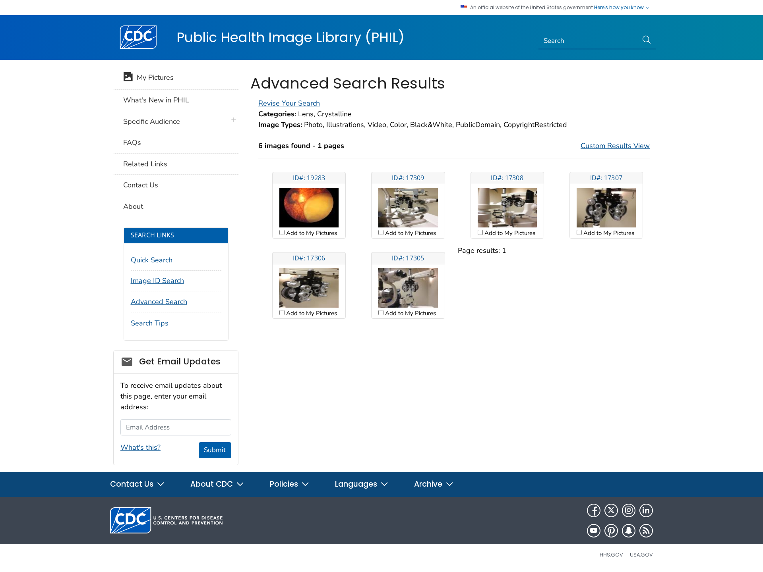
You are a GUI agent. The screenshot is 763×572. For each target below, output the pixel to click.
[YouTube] (593, 530)
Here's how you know (619, 7)
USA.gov (641, 555)
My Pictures (153, 77)
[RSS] (646, 530)
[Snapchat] (628, 530)
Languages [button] (357, 484)
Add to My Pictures (311, 233)
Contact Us (140, 185)
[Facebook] (593, 510)
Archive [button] (429, 484)
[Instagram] (628, 510)
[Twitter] (611, 510)
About (133, 206)
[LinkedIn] (646, 510)
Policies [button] (285, 484)
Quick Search (151, 260)
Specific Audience (151, 121)
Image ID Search (157, 280)
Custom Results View (615, 145)
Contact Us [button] (132, 484)
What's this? (140, 447)
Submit (215, 450)
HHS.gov (611, 555)
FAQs (132, 142)
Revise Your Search (289, 103)
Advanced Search (159, 301)
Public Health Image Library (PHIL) (290, 37)
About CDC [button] (212, 484)
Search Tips (149, 323)
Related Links (145, 164)
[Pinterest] (611, 530)
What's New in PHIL (156, 100)
